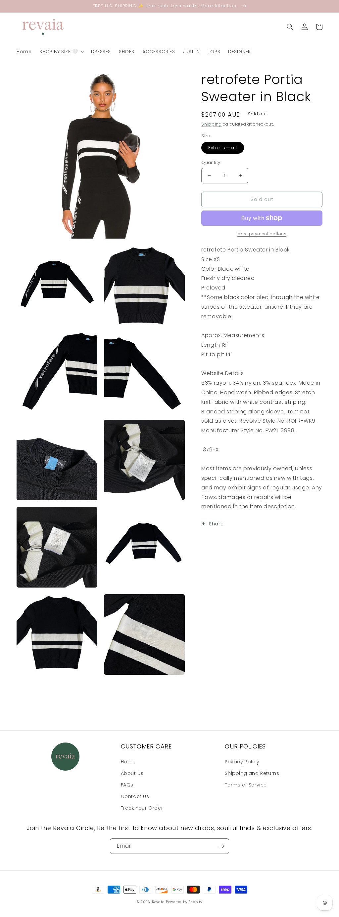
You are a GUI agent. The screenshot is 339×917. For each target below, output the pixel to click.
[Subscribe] (221, 846)
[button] (61, 51)
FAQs (127, 785)
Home (128, 761)
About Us (132, 773)
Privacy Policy (242, 761)
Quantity (210, 162)
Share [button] (216, 523)
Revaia (158, 901)
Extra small (222, 147)
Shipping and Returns (252, 773)
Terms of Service (246, 785)
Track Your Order (142, 808)
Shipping (211, 124)
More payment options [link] (261, 234)
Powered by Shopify (184, 901)
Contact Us (135, 796)
